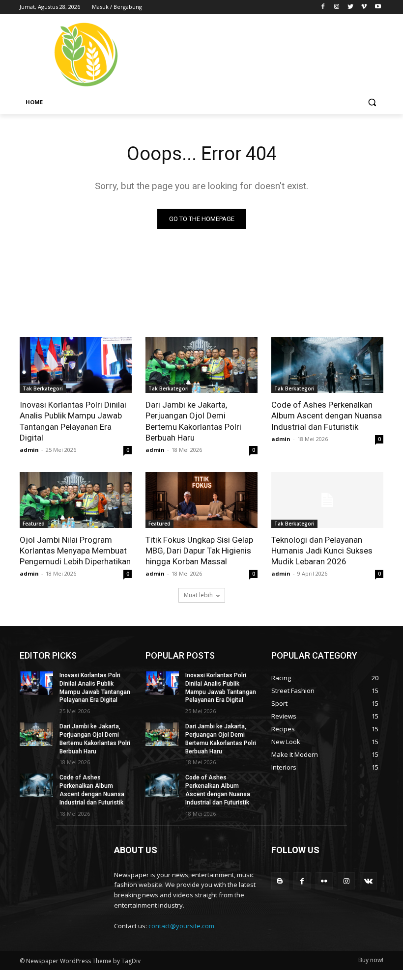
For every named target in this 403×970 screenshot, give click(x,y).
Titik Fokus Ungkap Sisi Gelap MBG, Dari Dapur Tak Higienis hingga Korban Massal (199, 550)
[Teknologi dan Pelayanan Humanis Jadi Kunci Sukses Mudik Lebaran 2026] (327, 500)
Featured (34, 523)
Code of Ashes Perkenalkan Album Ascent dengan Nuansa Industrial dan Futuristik (326, 415)
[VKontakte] (368, 880)
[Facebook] (323, 7)
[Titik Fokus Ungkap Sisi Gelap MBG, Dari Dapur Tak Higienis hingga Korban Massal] (201, 500)
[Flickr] (324, 880)
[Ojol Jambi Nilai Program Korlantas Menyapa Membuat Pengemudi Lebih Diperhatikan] (76, 500)
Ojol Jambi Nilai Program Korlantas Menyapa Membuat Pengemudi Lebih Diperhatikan (75, 550)
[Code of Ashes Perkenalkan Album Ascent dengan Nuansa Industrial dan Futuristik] (327, 365)
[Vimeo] (364, 7)
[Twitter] (350, 7)
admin (29, 449)
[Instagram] (337, 7)
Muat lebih (198, 595)
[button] (371, 102)
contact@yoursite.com (181, 925)
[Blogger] (279, 880)
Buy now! (370, 960)
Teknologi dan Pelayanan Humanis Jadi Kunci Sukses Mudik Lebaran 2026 (322, 550)
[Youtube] (377, 7)
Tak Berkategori (43, 388)
